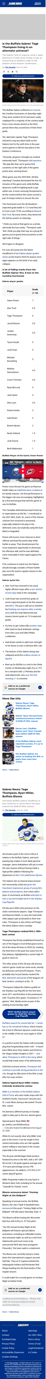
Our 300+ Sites (35, 1335)
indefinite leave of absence (29, 490)
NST (11, 605)
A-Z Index (32, 1352)
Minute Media (14, 1363)
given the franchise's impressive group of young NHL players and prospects (22, 888)
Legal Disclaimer (36, 1348)
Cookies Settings (10, 1357)
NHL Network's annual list (14, 978)
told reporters (35, 160)
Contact (5, 1335)
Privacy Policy (8, 1343)
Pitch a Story (34, 1339)
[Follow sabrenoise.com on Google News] (40, 687)
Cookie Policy (8, 1348)
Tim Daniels (10, 67)
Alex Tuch (20, 875)
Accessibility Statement (13, 1352)
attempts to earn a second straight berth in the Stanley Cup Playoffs (22, 898)
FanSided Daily (9, 1339)
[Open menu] (3, 3)
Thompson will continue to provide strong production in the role (22, 1070)
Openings (32, 1330)
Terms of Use (34, 1343)
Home (4, 770)
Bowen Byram (35, 875)
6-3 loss (34, 110)
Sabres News (14, 770)
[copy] (16, 71)
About (5, 1330)
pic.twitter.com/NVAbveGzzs (15, 1124)
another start (36, 625)
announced (7, 1208)
